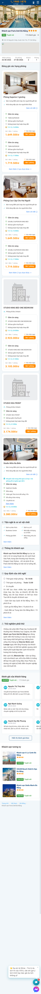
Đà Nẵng (22, 803)
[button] (23, 972)
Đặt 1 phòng (29, 134)
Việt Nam (14, 803)
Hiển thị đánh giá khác (20, 738)
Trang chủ (5, 803)
